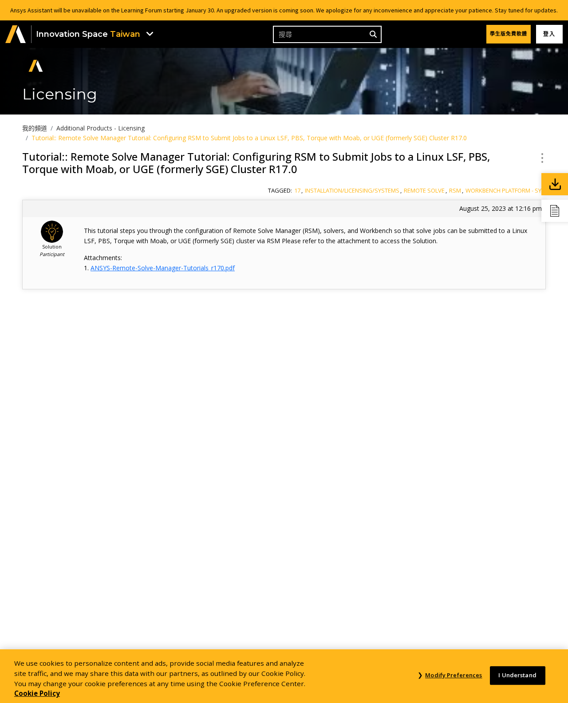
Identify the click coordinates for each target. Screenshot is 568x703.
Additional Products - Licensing (100, 128)
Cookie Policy (37, 693)
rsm (455, 190)
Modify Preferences (453, 675)
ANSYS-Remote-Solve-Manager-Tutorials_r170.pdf (163, 268)
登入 (549, 34)
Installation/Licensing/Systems (352, 190)
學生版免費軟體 (508, 34)
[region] (284, 676)
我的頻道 (34, 128)
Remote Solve (424, 190)
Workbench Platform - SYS (505, 190)
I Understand (517, 675)
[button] (15, 34)
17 (297, 190)
